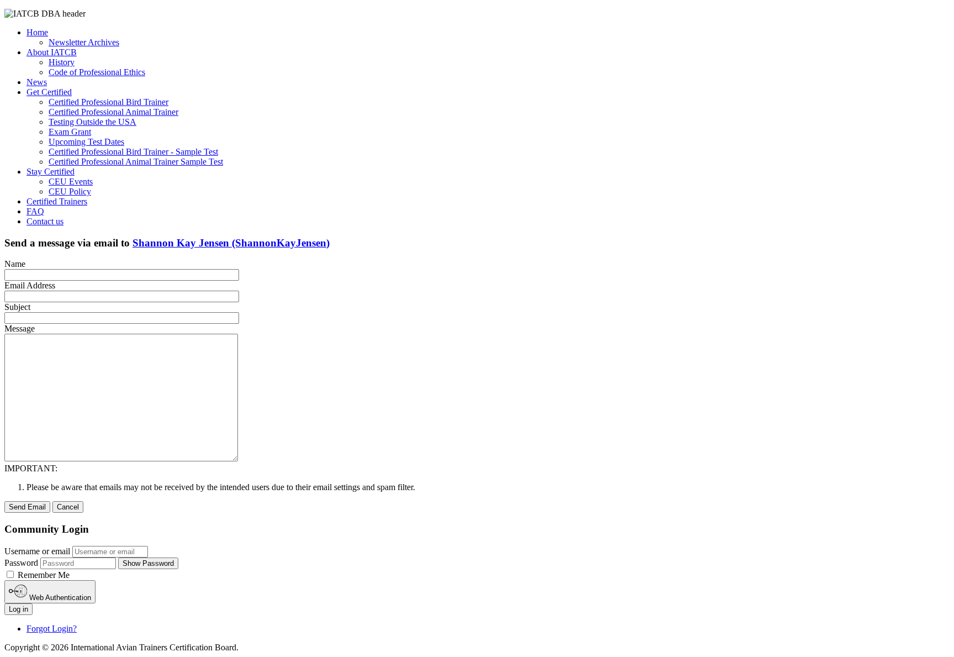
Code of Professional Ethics (97, 72)
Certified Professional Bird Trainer (108, 102)
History (62, 62)
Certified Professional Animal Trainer (113, 112)
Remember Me (42, 575)
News (36, 82)
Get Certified (49, 92)
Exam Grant (70, 131)
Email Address (29, 285)
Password (21, 562)
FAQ (35, 211)
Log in (18, 609)
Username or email (37, 551)
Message (19, 328)
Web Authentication (59, 597)
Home (37, 32)
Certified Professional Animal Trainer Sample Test (136, 161)
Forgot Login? (51, 628)
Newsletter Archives (84, 42)
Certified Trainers (56, 201)
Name (14, 264)
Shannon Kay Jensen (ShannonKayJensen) (231, 243)
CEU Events (71, 181)
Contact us (44, 221)
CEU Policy (70, 191)
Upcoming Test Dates (86, 141)
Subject (17, 307)
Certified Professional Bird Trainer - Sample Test (133, 151)
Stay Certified (50, 171)
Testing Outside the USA (92, 122)
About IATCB (51, 52)
